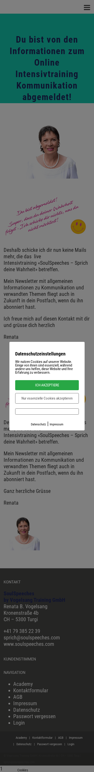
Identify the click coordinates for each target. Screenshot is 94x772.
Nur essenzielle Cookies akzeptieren (47, 398)
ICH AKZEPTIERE (47, 385)
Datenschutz (38, 424)
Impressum (56, 424)
